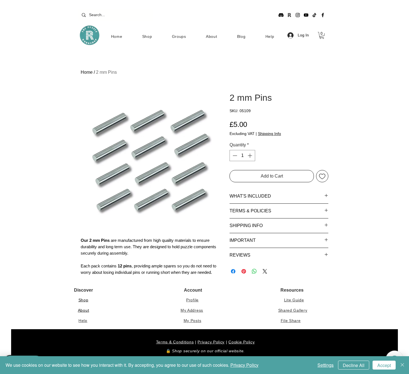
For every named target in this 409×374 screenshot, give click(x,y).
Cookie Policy (241, 342)
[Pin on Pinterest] (243, 271)
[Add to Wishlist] (322, 176)
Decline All (353, 365)
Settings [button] (325, 365)
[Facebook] (323, 15)
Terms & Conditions (175, 342)
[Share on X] (265, 271)
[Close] (402, 365)
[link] (322, 35)
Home (87, 72)
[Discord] (281, 15)
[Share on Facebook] (233, 271)
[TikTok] (314, 15)
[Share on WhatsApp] (254, 271)
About (83, 310)
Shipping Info (269, 133)
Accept (384, 365)
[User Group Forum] (289, 15)
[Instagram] (297, 15)
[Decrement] (234, 155)
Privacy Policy (211, 342)
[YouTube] (306, 15)
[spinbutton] (242, 155)
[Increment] (250, 155)
